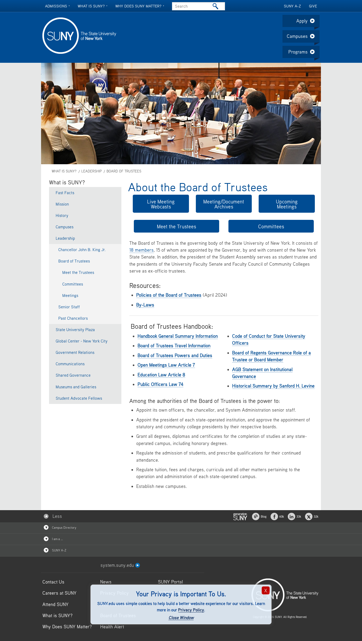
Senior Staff (69, 306)
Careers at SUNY (59, 593)
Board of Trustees (124, 171)
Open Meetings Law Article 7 (166, 365)
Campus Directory (63, 527)
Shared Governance (73, 375)
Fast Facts (65, 192)
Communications (70, 363)
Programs (298, 52)
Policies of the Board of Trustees (168, 295)
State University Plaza (75, 329)
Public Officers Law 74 (160, 384)
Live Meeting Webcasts (161, 204)
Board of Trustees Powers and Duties (175, 355)
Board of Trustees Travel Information (174, 345)
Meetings (70, 295)
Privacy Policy (191, 609)
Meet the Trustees (176, 226)
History (62, 215)
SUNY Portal (170, 582)
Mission (62, 204)
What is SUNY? (91, 6)
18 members (141, 250)
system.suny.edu (117, 565)
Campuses (297, 36)
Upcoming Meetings (287, 204)
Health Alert (112, 626)
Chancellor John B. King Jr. (82, 249)
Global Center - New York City (82, 341)
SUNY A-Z (292, 6)
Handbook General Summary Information (178, 336)
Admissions (56, 6)
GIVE (313, 6)
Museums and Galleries (76, 386)
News (106, 582)
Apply (302, 21)
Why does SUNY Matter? (138, 6)
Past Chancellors (73, 318)
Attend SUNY (55, 604)
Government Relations (75, 352)
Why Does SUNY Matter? (67, 626)
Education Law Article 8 (161, 374)
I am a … (57, 539)
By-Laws (145, 305)
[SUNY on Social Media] (240, 516)
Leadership (91, 171)
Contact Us (53, 582)
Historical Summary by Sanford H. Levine (273, 386)
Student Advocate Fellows (79, 398)
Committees (271, 226)
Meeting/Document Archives (223, 204)
